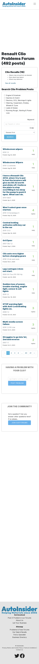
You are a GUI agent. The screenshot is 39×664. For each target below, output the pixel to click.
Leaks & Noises (12, 108)
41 (30, 353)
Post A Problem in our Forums (19, 618)
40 (26, 353)
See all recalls (10, 83)
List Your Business (19, 623)
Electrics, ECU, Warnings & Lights (18, 100)
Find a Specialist (19, 635)
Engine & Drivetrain (13, 95)
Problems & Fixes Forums (19, 630)
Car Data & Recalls (19, 632)
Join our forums (19, 423)
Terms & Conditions (30, 648)
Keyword (30, 120)
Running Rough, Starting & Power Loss (19, 112)
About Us (19, 620)
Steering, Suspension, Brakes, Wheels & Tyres (17, 104)
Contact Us (19, 650)
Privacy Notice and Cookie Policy (12, 648)
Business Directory (19, 637)
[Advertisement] (19, 31)
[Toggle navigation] (34, 4)
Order (32, 128)
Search (10, 137)
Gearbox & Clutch (13, 98)
